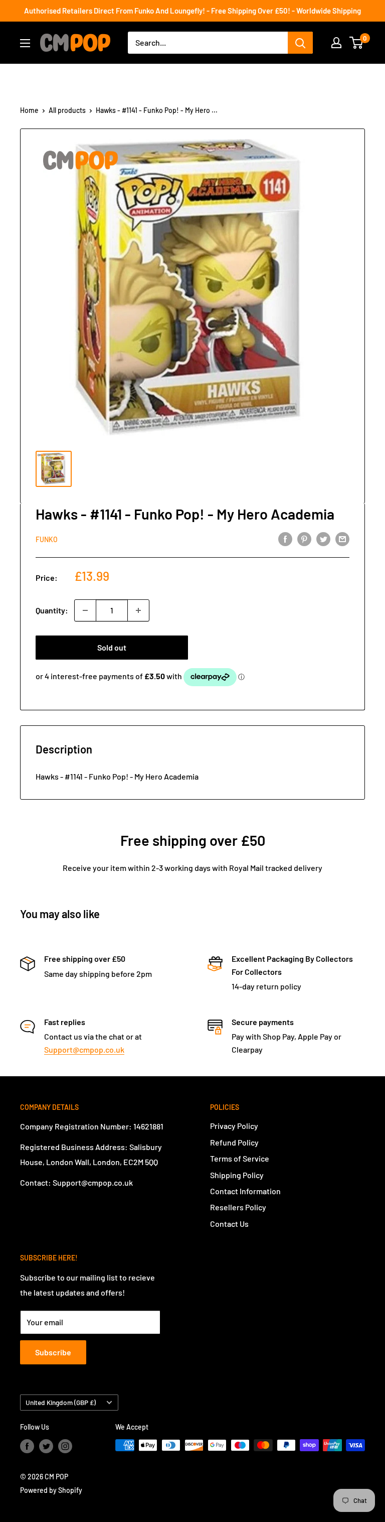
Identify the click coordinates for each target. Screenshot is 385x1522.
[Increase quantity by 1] (138, 610)
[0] (356, 43)
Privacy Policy (234, 1125)
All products (67, 110)
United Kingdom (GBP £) (61, 1402)
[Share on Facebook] (285, 538)
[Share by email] (342, 538)
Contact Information (245, 1191)
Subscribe (53, 1352)
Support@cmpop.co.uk (84, 1049)
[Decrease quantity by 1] (85, 610)
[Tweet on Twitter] (323, 538)
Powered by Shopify (51, 1490)
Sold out (111, 647)
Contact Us (229, 1223)
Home (29, 110)
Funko (47, 539)
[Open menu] (25, 43)
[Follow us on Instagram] (65, 1446)
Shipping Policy (237, 1175)
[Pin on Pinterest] (304, 538)
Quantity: (52, 610)
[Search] (300, 43)
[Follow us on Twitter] (46, 1446)
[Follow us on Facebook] (27, 1446)
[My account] (336, 42)
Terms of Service (239, 1158)
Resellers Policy (238, 1207)
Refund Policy (234, 1142)
